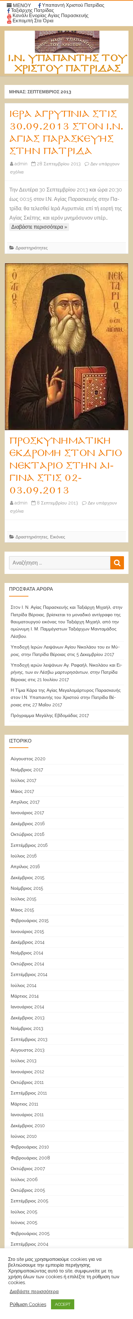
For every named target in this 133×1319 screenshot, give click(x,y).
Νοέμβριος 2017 (27, 769)
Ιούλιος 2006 (24, 1179)
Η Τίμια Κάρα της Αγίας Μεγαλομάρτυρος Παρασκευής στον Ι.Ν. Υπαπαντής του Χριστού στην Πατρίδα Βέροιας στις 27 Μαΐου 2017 (66, 697)
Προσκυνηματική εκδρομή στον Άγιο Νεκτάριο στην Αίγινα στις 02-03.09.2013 (65, 465)
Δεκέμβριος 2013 (28, 1017)
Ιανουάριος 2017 (27, 812)
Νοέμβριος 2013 (27, 1028)
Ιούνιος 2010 (24, 1136)
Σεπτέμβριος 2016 (29, 845)
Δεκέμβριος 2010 (28, 1125)
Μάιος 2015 (22, 909)
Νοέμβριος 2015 (27, 888)
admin (21, 163)
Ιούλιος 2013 (23, 1060)
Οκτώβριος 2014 (27, 963)
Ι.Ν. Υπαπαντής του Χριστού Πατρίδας (67, 63)
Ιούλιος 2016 (24, 855)
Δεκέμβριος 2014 (28, 942)
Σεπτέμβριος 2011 (29, 1093)
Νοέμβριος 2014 (27, 952)
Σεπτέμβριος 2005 (29, 1200)
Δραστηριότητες (31, 247)
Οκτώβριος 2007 (28, 1168)
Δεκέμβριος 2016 (28, 823)
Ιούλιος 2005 (24, 1211)
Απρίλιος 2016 (25, 866)
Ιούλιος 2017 (23, 780)
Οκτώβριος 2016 (28, 834)
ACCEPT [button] (62, 1304)
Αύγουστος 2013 (28, 1050)
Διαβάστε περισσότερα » (39, 227)
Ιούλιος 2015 (23, 898)
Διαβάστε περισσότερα (34, 1291)
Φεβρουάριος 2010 (30, 1146)
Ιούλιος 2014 (23, 985)
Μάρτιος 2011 (24, 1103)
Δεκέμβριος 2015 (27, 877)
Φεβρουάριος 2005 (30, 1233)
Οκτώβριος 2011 (27, 1082)
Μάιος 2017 (22, 791)
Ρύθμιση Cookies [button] (28, 1304)
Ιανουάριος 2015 (27, 931)
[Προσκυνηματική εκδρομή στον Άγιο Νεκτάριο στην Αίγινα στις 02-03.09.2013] (66, 346)
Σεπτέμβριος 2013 (29, 1039)
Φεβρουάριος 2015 (29, 920)
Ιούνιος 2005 (24, 1222)
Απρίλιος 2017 (25, 802)
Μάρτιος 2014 (25, 996)
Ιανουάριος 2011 (27, 1114)
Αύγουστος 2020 (28, 758)
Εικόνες (57, 536)
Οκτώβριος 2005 (28, 1190)
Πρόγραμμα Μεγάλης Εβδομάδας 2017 (50, 715)
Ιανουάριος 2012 (27, 1071)
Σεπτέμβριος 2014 (29, 974)
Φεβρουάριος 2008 (30, 1157)
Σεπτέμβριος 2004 (29, 1244)
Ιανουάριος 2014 (27, 1006)
